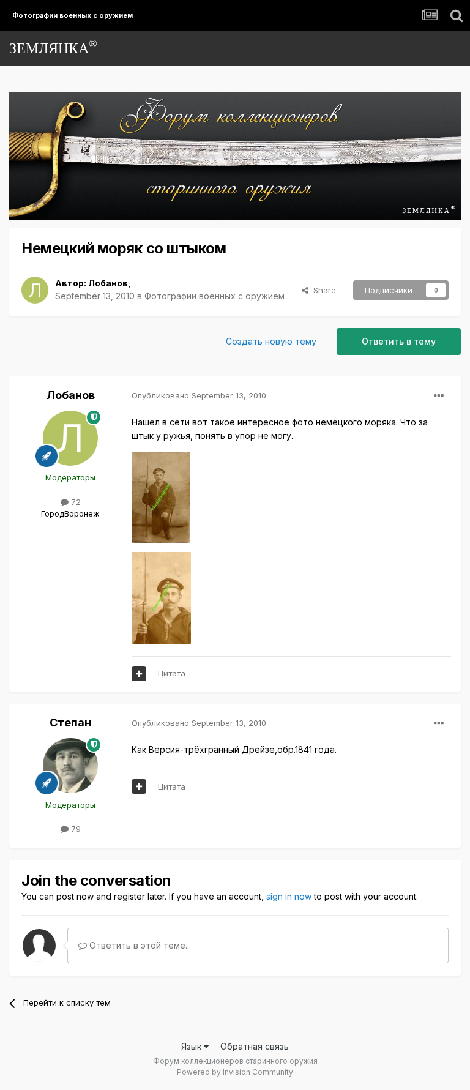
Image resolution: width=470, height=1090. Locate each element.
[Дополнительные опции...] (439, 396)
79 (75, 829)
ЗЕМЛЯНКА (53, 46)
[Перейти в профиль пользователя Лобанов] (34, 290)
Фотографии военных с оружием (214, 296)
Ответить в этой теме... (139, 945)
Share (322, 290)
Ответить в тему (399, 341)
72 (75, 502)
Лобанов (108, 283)
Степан (70, 722)
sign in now (288, 896)
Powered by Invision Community (235, 1072)
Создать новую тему (271, 341)
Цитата (171, 673)
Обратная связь (254, 1046)
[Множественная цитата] (139, 673)
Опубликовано (199, 395)
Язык (192, 1046)
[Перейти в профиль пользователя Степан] (70, 765)
